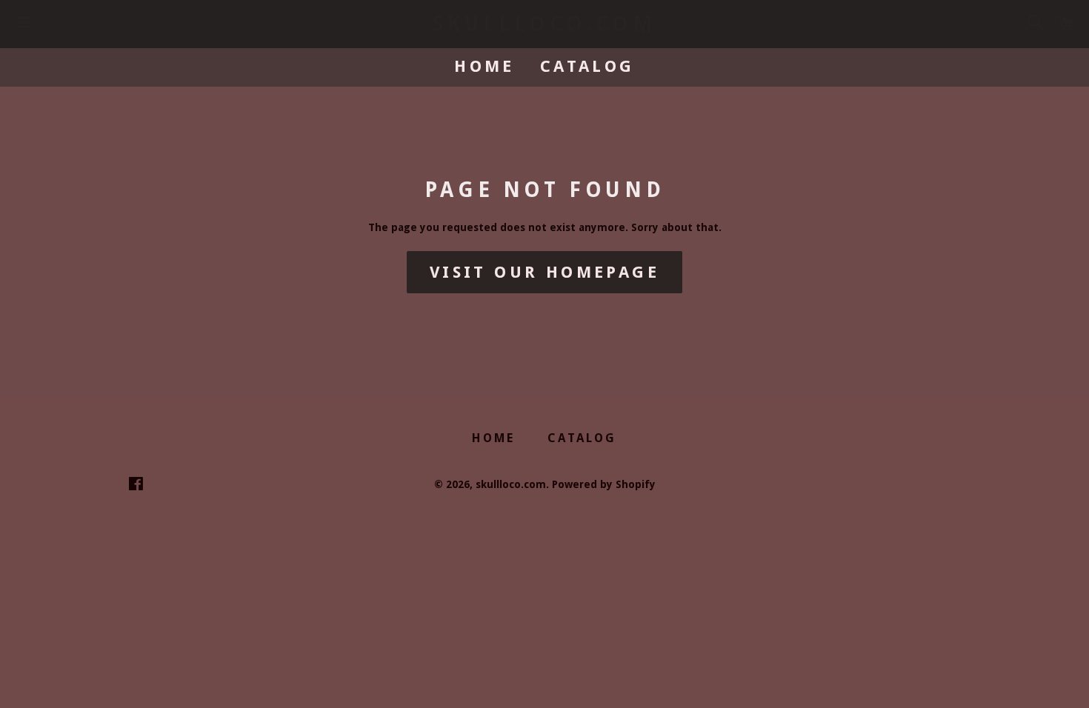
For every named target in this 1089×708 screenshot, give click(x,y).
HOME (484, 66)
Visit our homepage (544, 272)
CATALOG (587, 66)
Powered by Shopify (604, 484)
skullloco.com (545, 24)
